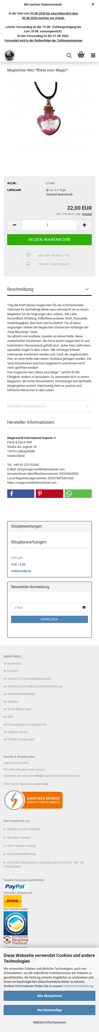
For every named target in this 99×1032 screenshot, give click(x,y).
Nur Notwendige (49, 1010)
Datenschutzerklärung (78, 986)
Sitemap (12, 701)
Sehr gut (16, 557)
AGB (10, 717)
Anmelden (49, 619)
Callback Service (17, 732)
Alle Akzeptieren (49, 996)
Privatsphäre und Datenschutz (27, 724)
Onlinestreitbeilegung (21, 694)
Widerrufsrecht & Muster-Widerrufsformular (35, 686)
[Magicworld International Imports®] (8, 56)
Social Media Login (19, 709)
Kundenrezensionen (26, 406)
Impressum (14, 663)
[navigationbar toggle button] (93, 56)
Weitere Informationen (49, 1022)
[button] (14, 225)
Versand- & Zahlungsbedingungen (29, 678)
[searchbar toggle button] (69, 56)
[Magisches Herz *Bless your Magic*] (49, 113)
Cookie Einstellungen (20, 739)
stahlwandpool (21, 571)
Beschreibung (20, 289)
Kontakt (12, 671)
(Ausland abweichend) (59, 194)
